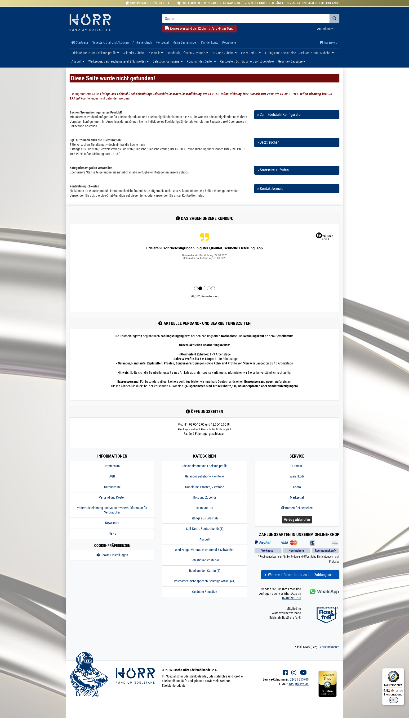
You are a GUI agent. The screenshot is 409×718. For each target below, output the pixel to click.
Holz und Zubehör (223, 53)
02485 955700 (291, 598)
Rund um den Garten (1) (204, 571)
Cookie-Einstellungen (114, 555)
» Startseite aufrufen (273, 170)
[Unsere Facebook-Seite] (285, 672)
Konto (297, 487)
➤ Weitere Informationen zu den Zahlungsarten (300, 575)
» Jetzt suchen (268, 142)
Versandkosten (329, 647)
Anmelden (324, 29)
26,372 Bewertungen (204, 296)
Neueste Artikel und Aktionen (110, 42)
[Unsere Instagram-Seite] (293, 672)
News (112, 533)
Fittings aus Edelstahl (279, 53)
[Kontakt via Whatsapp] (324, 591)
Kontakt (297, 466)
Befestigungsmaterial (167, 61)
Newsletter (112, 523)
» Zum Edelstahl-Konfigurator (279, 114)
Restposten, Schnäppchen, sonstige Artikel (247, 61)
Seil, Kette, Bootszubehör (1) (204, 529)
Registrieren (229, 42)
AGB (112, 476)
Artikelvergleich (142, 42)
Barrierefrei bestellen (299, 508)
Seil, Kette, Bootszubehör (315, 53)
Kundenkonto (209, 42)
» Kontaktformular (271, 188)
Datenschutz (112, 487)
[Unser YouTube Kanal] (303, 672)
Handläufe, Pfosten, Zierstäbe (186, 53)
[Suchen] (334, 18)
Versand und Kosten (112, 497)
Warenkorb (330, 42)
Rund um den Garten (200, 61)
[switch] (393, 700)
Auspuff (76, 61)
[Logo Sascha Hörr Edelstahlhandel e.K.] (112, 23)
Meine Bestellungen (185, 42)
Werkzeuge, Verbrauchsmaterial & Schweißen (117, 61)
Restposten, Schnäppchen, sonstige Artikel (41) (204, 581)
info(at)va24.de (299, 684)
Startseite (81, 42)
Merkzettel (162, 42)
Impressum (112, 466)
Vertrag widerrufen (297, 520)
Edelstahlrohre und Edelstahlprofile (94, 53)
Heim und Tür (250, 53)
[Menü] (401, 671)
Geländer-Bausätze (290, 61)
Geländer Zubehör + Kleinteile (142, 53)
